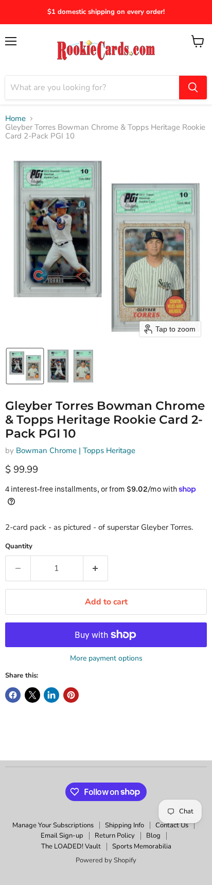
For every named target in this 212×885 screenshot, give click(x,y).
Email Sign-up (62, 835)
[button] (25, 366)
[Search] (193, 87)
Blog (153, 835)
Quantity (18, 546)
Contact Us (171, 825)
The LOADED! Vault (71, 846)
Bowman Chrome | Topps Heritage (75, 450)
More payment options (106, 658)
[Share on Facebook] (13, 695)
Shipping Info (124, 825)
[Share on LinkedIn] (51, 695)
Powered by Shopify (106, 860)
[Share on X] (32, 695)
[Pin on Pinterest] (71, 695)
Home (15, 118)
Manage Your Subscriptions (53, 825)
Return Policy (115, 835)
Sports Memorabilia (141, 846)
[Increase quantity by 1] (96, 568)
